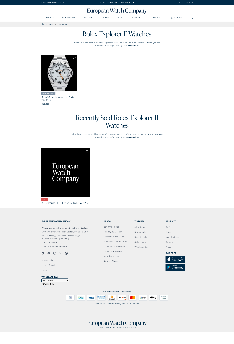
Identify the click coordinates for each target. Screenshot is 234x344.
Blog (168, 227)
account (178, 18)
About (168, 232)
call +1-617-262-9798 (185, 2)
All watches (139, 227)
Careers (169, 242)
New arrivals (140, 232)
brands (106, 17)
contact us (134, 46)
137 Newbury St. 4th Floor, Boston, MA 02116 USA (64, 232)
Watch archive (141, 247)
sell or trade (155, 17)
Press (168, 247)
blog (120, 17)
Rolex (51, 24)
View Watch (59, 73)
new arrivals (68, 17)
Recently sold (140, 237)
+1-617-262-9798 (49, 243)
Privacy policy (47, 260)
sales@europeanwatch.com (52, 2)
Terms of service (49, 265)
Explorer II (62, 24)
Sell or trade (140, 242)
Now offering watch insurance (116, 3)
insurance (89, 17)
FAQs (44, 270)
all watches (47, 17)
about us (136, 17)
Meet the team (172, 237)
